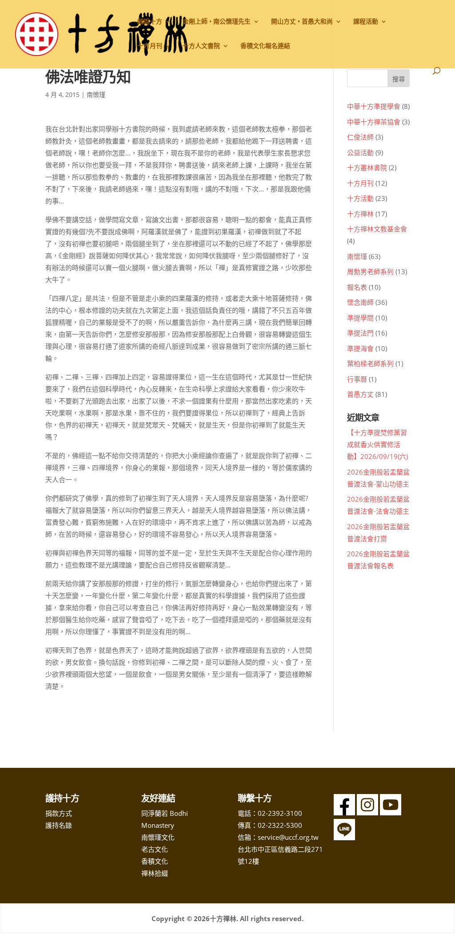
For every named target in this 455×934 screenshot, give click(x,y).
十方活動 (360, 198)
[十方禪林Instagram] (367, 812)
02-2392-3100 (280, 813)
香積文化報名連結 (265, 46)
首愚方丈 (360, 394)
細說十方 (149, 21)
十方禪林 (360, 213)
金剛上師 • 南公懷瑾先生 (217, 21)
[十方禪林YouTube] (390, 812)
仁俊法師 (360, 136)
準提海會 (360, 348)
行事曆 (357, 379)
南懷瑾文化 (158, 837)
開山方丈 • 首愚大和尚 (302, 21)
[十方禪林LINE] (344, 837)
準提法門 (360, 332)
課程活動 (365, 21)
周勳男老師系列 (370, 271)
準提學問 (360, 317)
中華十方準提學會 (373, 106)
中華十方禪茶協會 (373, 121)
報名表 (357, 287)
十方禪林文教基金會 (377, 228)
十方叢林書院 (367, 167)
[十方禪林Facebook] (344, 812)
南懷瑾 (96, 94)
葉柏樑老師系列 (370, 363)
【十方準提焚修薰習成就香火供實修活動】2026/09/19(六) (377, 444)
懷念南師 (360, 302)
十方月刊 (360, 183)
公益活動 (360, 152)
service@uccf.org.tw (288, 837)
